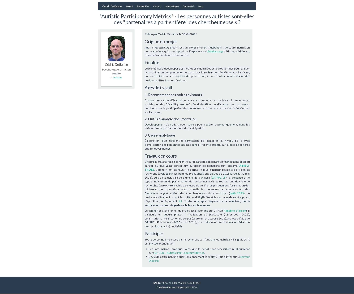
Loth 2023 (237, 193)
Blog (200, 6)
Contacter (117, 77)
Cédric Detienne (112, 6)
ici (180, 201)
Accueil (129, 6)
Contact (157, 6)
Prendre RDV (143, 6)
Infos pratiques (172, 6)
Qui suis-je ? (188, 6)
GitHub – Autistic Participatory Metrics (179, 252)
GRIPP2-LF (219, 177)
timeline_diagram (235, 210)
